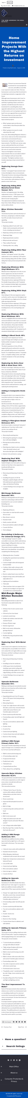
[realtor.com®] (19, 1060)
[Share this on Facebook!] (13, 1022)
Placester (18, 1096)
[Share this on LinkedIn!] (19, 1022)
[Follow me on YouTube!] (16, 1060)
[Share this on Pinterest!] (22, 1022)
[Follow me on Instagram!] (11, 1060)
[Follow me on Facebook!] (8, 1060)
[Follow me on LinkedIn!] (14, 1060)
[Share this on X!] (16, 1022)
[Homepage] (6, 14)
